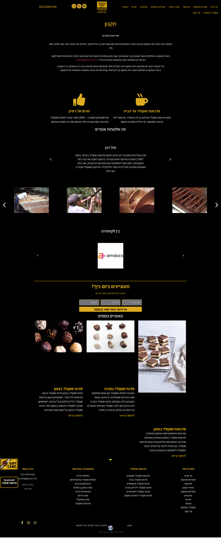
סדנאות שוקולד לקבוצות (138, 475)
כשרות (125, 6)
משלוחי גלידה (82, 475)
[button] (9, 482)
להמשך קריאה (178, 455)
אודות (134, 6)
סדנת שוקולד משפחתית (138, 483)
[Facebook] (84, 6)
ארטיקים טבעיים (83, 483)
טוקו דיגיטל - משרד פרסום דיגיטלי (110, 532)
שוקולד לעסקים (210, 12)
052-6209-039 (48, 7)
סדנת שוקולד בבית (138, 479)
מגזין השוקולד (83, 499)
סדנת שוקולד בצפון (68, 388)
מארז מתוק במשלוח (82, 487)
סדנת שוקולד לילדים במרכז (138, 487)
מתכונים (143, 6)
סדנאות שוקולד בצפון (170, 429)
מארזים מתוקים (158, 6)
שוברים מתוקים (200, 6)
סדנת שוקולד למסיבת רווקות (138, 495)
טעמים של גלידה (83, 491)
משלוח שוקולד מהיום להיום (83, 479)
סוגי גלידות (83, 495)
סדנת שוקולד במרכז (119, 388)
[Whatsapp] (74, 6)
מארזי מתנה (174, 6)
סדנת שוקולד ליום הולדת (138, 491)
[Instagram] (79, 6)
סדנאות (186, 6)
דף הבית (214, 6)
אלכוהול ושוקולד (83, 503)
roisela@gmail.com (86, 60)
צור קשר (196, 12)
